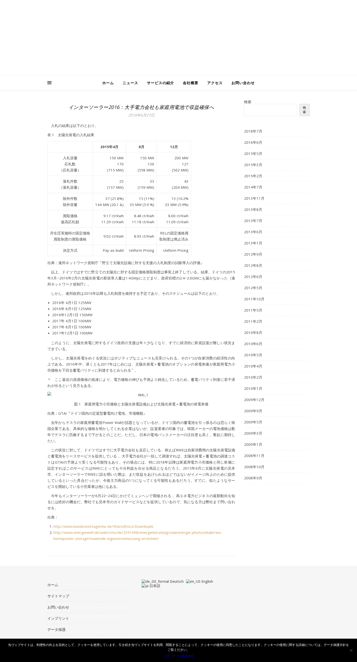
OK (167, 656)
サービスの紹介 (160, 82)
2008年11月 (254, 455)
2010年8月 (253, 332)
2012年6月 (253, 276)
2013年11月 (254, 198)
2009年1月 (253, 444)
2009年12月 (254, 399)
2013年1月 (253, 243)
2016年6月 (253, 142)
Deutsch (176, 581)
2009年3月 (253, 433)
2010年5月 (253, 354)
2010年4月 (253, 366)
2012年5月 (253, 287)
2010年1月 (253, 388)
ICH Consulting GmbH (112, 47)
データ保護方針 (183, 656)
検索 (247, 101)
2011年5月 (253, 310)
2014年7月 (253, 187)
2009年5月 (253, 422)
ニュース (130, 82)
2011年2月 (253, 321)
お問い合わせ (243, 82)
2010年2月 (253, 377)
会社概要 (190, 82)
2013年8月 (253, 209)
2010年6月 (253, 343)
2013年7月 (253, 220)
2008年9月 (253, 477)
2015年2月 (253, 175)
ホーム (108, 82)
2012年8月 (253, 265)
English (206, 581)
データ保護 (56, 629)
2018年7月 (253, 131)
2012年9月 (253, 254)
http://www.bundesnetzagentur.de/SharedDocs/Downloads (103, 526)
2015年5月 (253, 153)
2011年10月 (254, 298)
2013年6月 (253, 231)
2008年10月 (254, 466)
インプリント (58, 618)
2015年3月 (253, 164)
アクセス (215, 82)
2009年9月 (253, 410)
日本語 (154, 585)
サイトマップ (58, 595)
